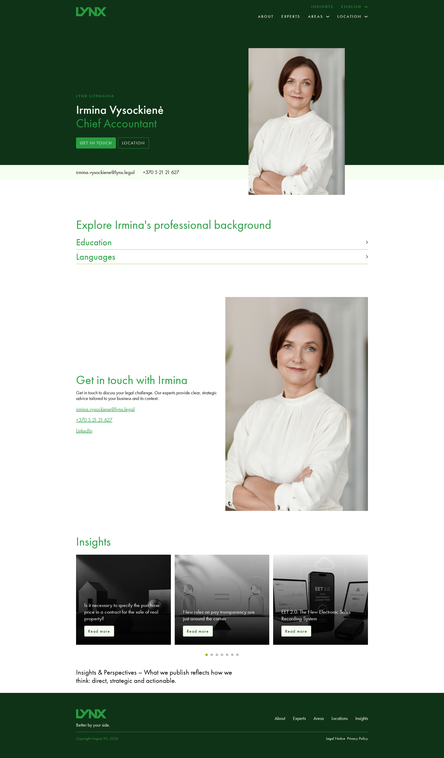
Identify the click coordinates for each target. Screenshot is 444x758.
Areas (315, 16)
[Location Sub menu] (366, 17)
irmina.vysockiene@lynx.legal (105, 172)
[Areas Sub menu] (328, 17)
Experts (290, 16)
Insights (322, 6)
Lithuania (102, 96)
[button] (222, 242)
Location (349, 16)
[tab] (206, 655)
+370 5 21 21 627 (161, 172)
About (266, 16)
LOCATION (133, 143)
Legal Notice (335, 738)
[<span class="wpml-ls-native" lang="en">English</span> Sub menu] (366, 7)
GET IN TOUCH (96, 143)
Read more (99, 631)
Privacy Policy (357, 738)
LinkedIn (84, 431)
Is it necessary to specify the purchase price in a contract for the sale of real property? (122, 612)
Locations (339, 718)
